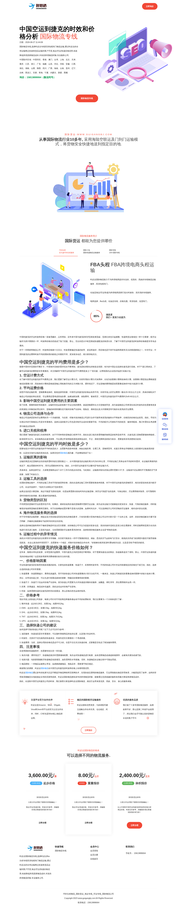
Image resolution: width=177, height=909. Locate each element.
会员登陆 (94, 851)
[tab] (66, 251)
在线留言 (94, 859)
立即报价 (88, 730)
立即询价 (150, 6)
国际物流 (64, 453)
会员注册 (94, 855)
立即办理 (42, 823)
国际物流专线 (87, 98)
